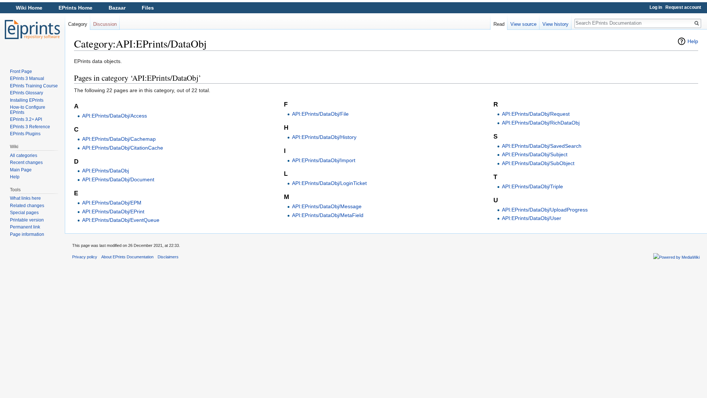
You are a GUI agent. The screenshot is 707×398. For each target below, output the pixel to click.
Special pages (24, 212)
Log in (656, 7)
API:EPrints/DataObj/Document (118, 179)
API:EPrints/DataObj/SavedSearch (541, 146)
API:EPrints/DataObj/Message (327, 206)
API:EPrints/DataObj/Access (114, 116)
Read (498, 24)
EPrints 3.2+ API (26, 119)
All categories (23, 155)
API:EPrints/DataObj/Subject (534, 154)
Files (148, 8)
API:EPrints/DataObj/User (531, 218)
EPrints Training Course (34, 85)
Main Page (21, 169)
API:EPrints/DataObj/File (320, 114)
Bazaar (117, 8)
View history (555, 24)
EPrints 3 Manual (27, 78)
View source (523, 24)
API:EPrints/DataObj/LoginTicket (329, 183)
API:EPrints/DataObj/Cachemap (119, 139)
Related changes (27, 205)
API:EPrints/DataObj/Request (536, 114)
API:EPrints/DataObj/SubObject (538, 163)
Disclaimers (168, 257)
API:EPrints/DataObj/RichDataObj (541, 123)
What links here (25, 198)
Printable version (27, 220)
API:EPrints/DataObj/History (324, 137)
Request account (683, 7)
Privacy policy (84, 257)
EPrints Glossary (26, 92)
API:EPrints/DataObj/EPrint (113, 211)
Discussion (105, 24)
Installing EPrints (26, 100)
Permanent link (25, 227)
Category (77, 24)
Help (692, 41)
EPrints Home (75, 8)
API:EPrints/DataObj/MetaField (327, 215)
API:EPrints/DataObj (105, 171)
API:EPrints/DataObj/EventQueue (120, 220)
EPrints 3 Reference (30, 126)
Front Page (21, 71)
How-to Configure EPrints (27, 110)
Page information (27, 234)
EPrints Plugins (25, 133)
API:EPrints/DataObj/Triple (532, 186)
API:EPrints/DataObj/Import (323, 160)
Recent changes (26, 162)
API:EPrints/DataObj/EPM (111, 203)
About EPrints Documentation (127, 257)
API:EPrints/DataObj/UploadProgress (545, 210)
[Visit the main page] (32, 29)
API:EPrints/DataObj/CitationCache (122, 148)
